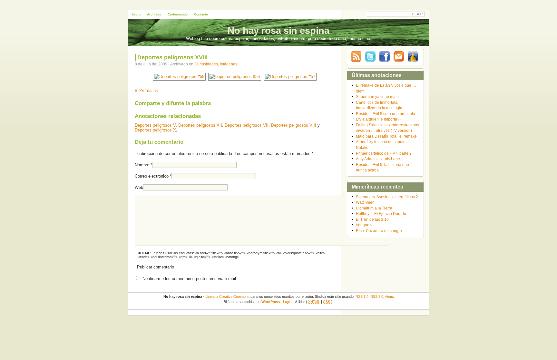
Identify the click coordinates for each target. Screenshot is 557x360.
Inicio (136, 14)
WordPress (270, 302)
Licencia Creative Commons (227, 296)
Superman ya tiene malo (377, 96)
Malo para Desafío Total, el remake (386, 136)
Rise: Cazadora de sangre (379, 231)
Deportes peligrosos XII (200, 125)
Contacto (201, 14)
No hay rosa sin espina (278, 30)
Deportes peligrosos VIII (293, 125)
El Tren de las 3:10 (372, 219)
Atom (389, 296)
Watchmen (365, 202)
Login (287, 302)
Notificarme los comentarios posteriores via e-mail (189, 278)
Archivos (154, 14)
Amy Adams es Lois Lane (378, 159)
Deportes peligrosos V (155, 125)
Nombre (142, 164)
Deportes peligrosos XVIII (172, 57)
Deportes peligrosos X (155, 130)
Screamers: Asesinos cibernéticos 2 (387, 197)
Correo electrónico (152, 176)
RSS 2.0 (376, 296)
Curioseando (178, 14)
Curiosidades (206, 64)
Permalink (148, 90)
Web (139, 187)
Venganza (365, 225)
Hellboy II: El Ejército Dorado (381, 213)
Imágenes (228, 64)
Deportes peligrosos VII (247, 125)
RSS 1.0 (362, 296)
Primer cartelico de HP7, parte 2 (384, 153)
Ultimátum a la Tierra (374, 208)
